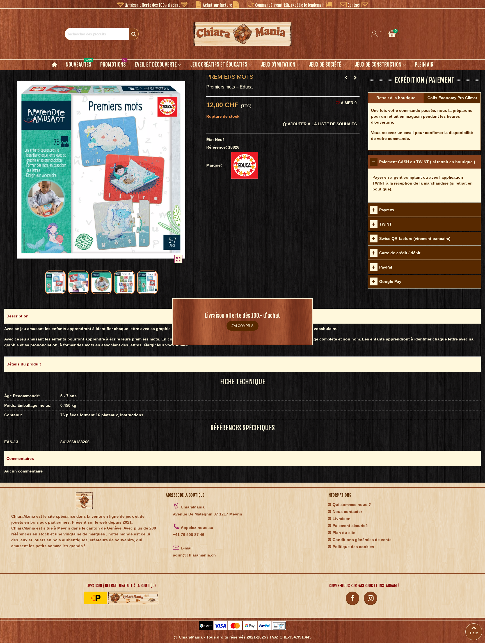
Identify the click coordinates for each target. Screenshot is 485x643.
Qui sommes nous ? (352, 504)
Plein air (424, 64)
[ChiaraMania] (242, 34)
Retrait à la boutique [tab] (395, 98)
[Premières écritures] (346, 77)
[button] (152, 4)
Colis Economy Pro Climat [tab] (452, 98)
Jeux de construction (378, 64)
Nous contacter (347, 511)
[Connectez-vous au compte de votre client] (377, 34)
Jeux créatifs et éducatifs (218, 64)
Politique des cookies (353, 546)
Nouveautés (79, 64)
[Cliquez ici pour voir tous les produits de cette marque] (244, 165)
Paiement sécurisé (350, 525)
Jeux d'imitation (278, 64)
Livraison (342, 518)
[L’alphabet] (355, 77)
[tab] (424, 162)
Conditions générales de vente (362, 539)
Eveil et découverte (156, 64)
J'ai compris (242, 326)
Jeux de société (325, 64)
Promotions (113, 64)
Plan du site (344, 532)
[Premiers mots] (178, 259)
